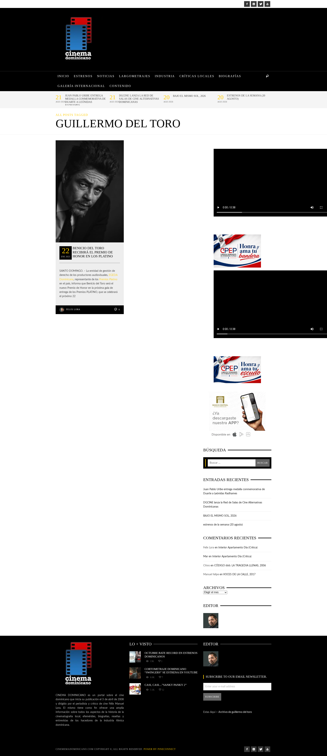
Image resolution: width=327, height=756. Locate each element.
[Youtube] (267, 4)
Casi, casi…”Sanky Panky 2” (166, 684)
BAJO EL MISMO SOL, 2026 (189, 96)
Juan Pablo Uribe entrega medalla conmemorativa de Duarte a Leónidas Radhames (85, 100)
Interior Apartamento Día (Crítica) (238, 547)
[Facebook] (247, 4)
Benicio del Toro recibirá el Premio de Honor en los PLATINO (93, 252)
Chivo (206, 565)
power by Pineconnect (160, 749)
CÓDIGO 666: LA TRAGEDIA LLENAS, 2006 (240, 565)
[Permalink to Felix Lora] (210, 620)
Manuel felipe (211, 574)
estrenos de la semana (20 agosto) (246, 97)
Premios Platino (108, 279)
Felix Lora (73, 309)
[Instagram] (254, 4)
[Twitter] (260, 4)
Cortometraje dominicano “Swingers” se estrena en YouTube (171, 670)
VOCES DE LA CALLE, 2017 (239, 574)
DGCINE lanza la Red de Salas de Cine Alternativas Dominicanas (139, 98)
